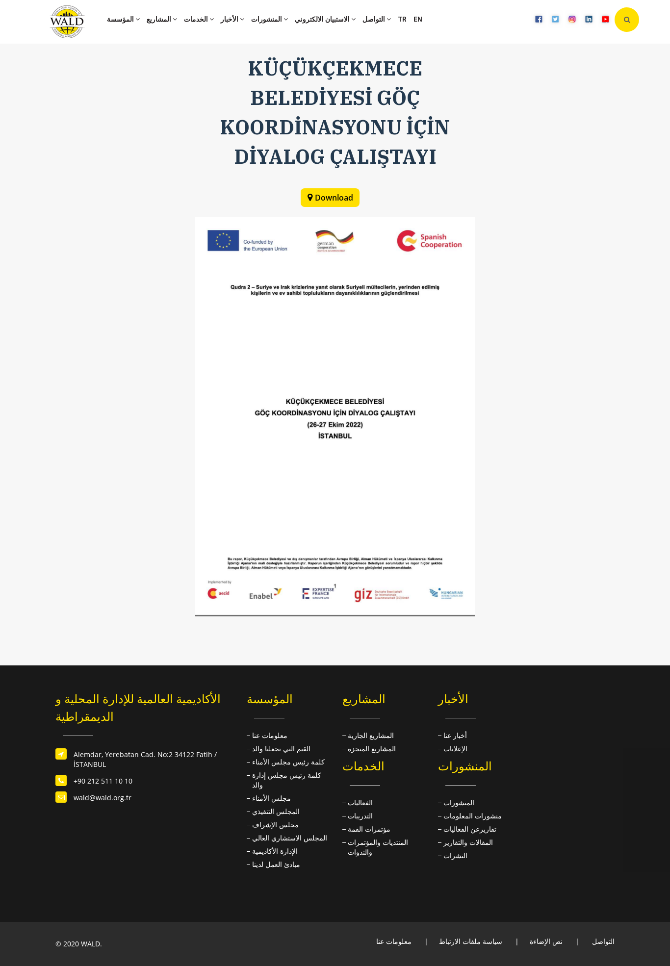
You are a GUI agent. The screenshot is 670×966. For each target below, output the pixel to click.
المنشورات (267, 19)
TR (402, 19)
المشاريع (160, 19)
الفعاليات (360, 802)
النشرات (455, 855)
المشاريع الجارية (371, 735)
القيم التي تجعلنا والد (281, 748)
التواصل (374, 19)
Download (334, 197)
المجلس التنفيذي (276, 811)
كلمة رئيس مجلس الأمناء (288, 761)
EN (417, 19)
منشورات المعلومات (472, 815)
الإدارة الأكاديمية (275, 851)
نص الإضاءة (546, 941)
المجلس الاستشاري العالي (289, 837)
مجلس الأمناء (271, 798)
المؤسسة (121, 19)
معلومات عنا (269, 735)
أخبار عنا (455, 735)
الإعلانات (455, 748)
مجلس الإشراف (275, 824)
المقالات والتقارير (468, 842)
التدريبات (360, 815)
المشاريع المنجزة (372, 748)
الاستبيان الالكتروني (323, 19)
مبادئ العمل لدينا (276, 864)
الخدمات (196, 19)
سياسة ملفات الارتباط (470, 941)
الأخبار (230, 19)
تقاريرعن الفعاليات (469, 829)
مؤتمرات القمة (369, 829)
